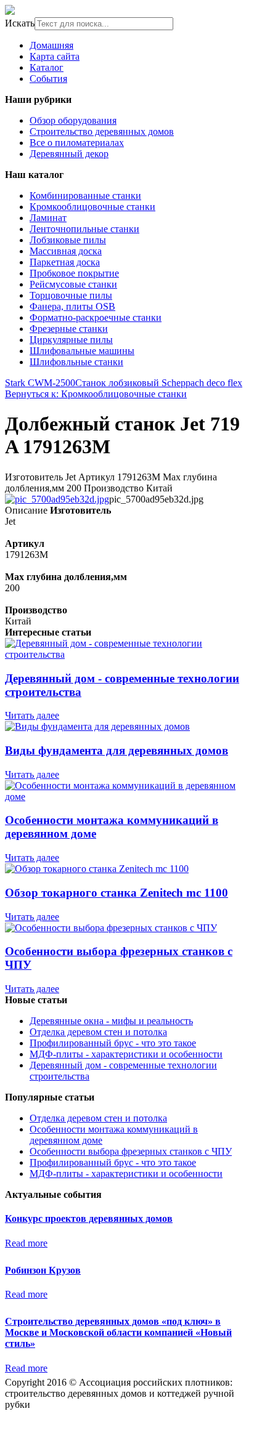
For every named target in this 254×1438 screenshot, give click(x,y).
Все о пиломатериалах (77, 142)
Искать (20, 23)
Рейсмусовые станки (73, 284)
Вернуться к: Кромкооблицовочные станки (96, 394)
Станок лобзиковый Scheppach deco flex (158, 383)
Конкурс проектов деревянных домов (89, 1218)
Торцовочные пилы (71, 295)
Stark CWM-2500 (40, 383)
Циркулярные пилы (71, 339)
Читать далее (32, 715)
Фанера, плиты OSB (72, 306)
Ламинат (48, 217)
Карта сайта (55, 56)
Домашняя (51, 45)
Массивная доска (66, 251)
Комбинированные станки (85, 195)
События (48, 78)
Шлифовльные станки (76, 362)
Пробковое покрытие (74, 273)
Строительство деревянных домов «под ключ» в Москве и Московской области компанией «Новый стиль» (118, 1332)
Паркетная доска (65, 262)
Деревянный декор (69, 153)
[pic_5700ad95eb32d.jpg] (57, 499)
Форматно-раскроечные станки (96, 317)
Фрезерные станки (69, 328)
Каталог (46, 67)
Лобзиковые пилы (68, 240)
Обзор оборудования (73, 120)
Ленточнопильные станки (84, 229)
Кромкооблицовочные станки (92, 206)
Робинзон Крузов (43, 1270)
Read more (26, 1243)
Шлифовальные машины (82, 350)
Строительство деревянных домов (102, 131)
